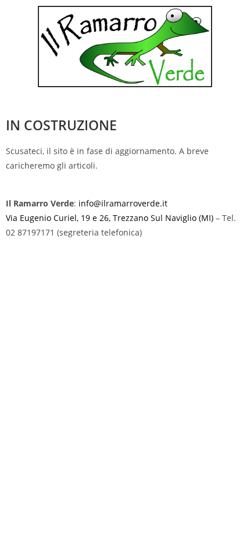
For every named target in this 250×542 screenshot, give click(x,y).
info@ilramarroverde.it (122, 203)
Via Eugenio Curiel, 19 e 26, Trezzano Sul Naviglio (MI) (109, 217)
